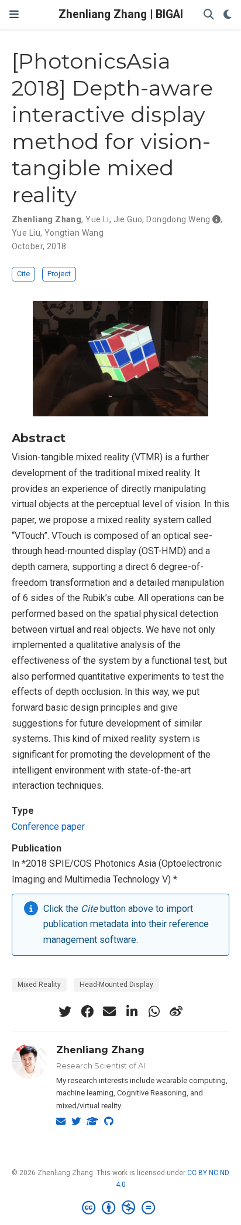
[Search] (209, 15)
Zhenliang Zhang (100, 1050)
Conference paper (48, 826)
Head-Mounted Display (116, 984)
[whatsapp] (154, 1011)
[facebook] (87, 1011)
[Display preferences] (227, 15)
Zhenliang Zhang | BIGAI (120, 14)
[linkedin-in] (131, 1011)
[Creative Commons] (121, 1208)
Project (59, 273)
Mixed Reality (39, 984)
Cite (23, 273)
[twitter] (65, 1011)
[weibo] (176, 1011)
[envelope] (109, 1011)
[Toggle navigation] (14, 14)
